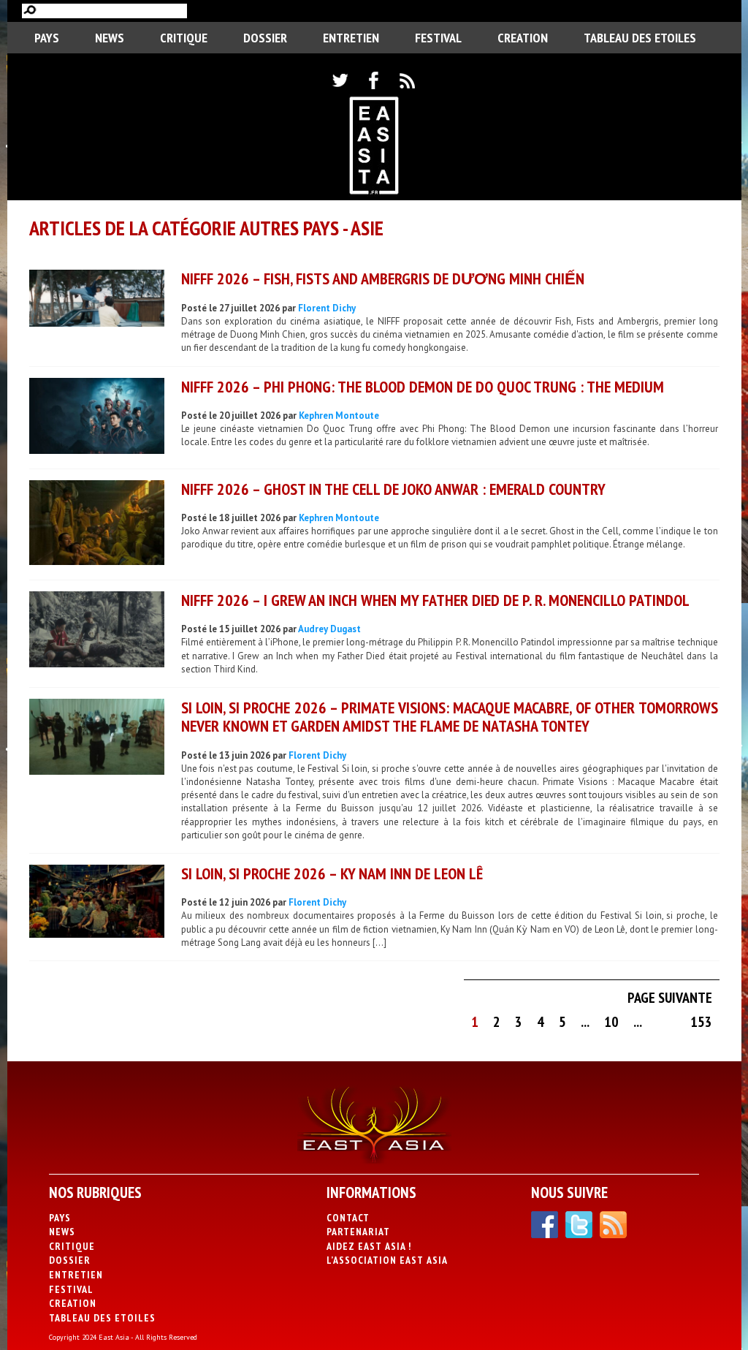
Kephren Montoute (339, 415)
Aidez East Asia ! (369, 1246)
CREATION (522, 37)
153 (701, 1021)
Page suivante (669, 997)
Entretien (351, 37)
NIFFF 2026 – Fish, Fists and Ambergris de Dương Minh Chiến (382, 278)
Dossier (265, 37)
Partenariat (358, 1231)
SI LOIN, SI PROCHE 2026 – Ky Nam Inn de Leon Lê (332, 873)
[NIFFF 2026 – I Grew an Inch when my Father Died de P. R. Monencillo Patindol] (96, 631)
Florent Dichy (327, 308)
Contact (348, 1217)
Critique (183, 37)
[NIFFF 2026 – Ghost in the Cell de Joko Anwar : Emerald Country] (96, 524)
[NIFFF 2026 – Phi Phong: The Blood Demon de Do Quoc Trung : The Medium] (96, 418)
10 (611, 1021)
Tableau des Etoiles (640, 37)
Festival (438, 37)
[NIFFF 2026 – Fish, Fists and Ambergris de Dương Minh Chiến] (96, 300)
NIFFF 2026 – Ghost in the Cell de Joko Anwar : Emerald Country (393, 489)
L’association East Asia (387, 1260)
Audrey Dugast (329, 629)
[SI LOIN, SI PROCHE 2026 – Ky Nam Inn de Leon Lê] (96, 903)
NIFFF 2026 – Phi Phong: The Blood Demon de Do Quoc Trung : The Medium (422, 386)
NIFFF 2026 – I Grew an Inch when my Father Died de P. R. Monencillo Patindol (435, 600)
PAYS (46, 37)
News (109, 37)
